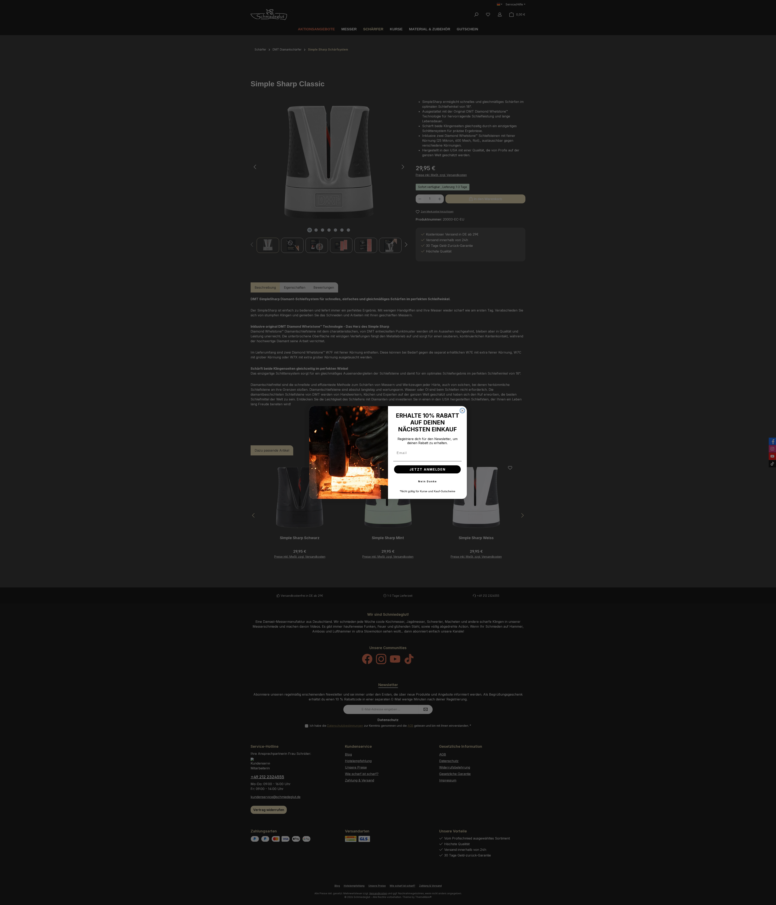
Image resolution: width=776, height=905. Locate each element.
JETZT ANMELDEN (427, 469)
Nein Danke (427, 481)
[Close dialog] (462, 410)
